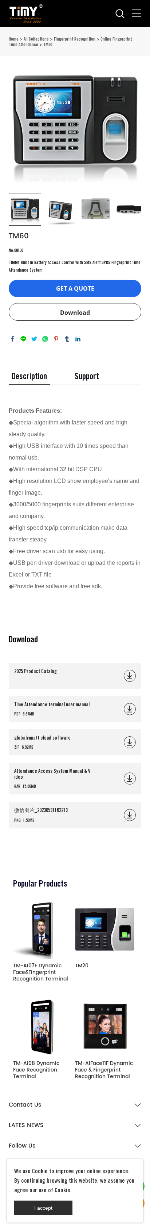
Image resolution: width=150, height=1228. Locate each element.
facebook (12, 339)
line (23, 339)
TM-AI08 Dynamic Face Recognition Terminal (36, 1070)
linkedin (78, 339)
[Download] (130, 676)
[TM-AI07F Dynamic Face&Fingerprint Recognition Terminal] (42, 929)
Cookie (40, 1171)
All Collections (36, 39)
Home (14, 39)
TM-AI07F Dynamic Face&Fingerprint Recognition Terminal (40, 972)
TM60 (47, 44)
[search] (120, 15)
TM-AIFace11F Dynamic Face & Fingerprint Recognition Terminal (104, 1070)
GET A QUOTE (75, 288)
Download (75, 313)
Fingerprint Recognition (74, 39)
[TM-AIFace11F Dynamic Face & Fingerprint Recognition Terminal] (104, 1027)
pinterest (56, 339)
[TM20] (104, 929)
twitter (34, 339)
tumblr (67, 339)
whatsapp (45, 339)
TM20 (81, 966)
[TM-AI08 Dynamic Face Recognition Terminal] (42, 1027)
